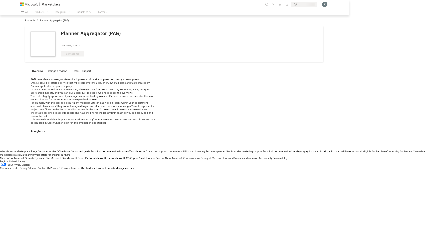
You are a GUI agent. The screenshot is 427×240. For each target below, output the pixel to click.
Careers (160, 158)
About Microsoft (174, 158)
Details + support (81, 70)
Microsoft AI (7, 158)
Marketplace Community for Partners (392, 151)
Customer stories (47, 151)
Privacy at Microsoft (211, 158)
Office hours (63, 151)
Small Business (147, 158)
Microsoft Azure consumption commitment (158, 151)
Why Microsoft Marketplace (15, 151)
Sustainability (280, 158)
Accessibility (265, 158)
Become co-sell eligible (358, 151)
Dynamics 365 (42, 158)
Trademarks (92, 168)
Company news (191, 158)
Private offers (126, 151)
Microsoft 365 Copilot (126, 158)
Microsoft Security (24, 158)
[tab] (38, 70)
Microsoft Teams (104, 158)
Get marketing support (249, 151)
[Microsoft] (29, 4)
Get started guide (80, 151)
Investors (228, 158)
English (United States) (12, 161)
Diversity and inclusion (245, 158)
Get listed (231, 151)
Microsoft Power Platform (81, 158)
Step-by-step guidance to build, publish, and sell (318, 151)
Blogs (34, 151)
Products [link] (30, 20)
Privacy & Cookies (60, 168)
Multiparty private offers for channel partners (45, 154)
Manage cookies (125, 168)
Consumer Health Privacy (13, 168)
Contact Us (44, 168)
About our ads (107, 168)
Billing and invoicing (193, 151)
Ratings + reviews (57, 70)
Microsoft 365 (58, 158)
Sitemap (32, 168)
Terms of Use (78, 168)
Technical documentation (105, 151)
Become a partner (215, 151)
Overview (37, 70)
